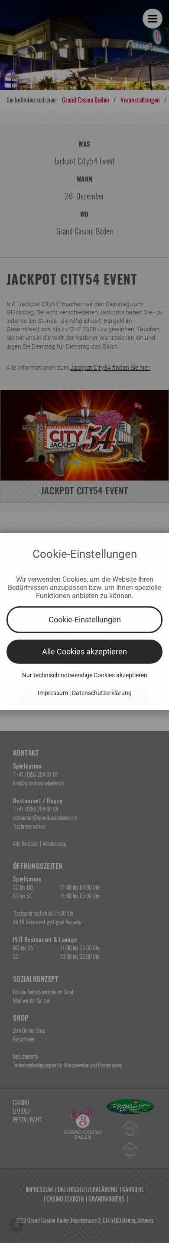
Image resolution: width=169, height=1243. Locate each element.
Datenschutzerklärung (102, 692)
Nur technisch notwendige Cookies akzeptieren (84, 674)
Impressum (53, 692)
